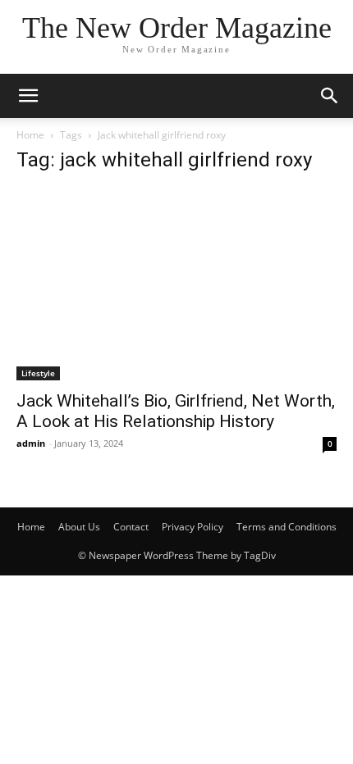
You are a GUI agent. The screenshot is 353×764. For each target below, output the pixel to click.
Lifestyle (38, 373)
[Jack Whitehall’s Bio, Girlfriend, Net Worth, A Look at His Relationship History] (176, 284)
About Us (79, 527)
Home (30, 135)
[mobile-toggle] (28, 96)
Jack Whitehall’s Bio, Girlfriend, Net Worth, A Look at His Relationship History (175, 411)
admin (30, 443)
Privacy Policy (192, 527)
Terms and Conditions (286, 527)
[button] (330, 96)
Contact (131, 527)
